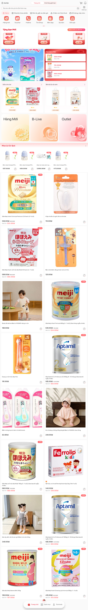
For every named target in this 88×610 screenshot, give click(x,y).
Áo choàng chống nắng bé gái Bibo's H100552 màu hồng (63, 430)
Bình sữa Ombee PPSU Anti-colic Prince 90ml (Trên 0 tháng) (27, 165)
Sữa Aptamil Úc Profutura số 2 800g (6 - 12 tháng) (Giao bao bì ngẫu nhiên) (64, 377)
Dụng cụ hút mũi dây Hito (10, 377)
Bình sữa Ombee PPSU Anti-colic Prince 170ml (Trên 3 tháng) (61, 165)
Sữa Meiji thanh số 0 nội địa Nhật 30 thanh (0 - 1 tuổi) (18, 270)
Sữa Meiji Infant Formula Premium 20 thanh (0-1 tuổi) (18, 216)
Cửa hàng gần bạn (50, 3)
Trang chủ (37, 3)
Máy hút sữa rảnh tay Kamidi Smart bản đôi (44, 165)
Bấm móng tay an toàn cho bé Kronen (13, 430)
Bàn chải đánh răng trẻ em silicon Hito (57, 270)
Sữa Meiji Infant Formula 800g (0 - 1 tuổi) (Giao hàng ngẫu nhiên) (65, 323)
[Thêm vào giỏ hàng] (15, 169)
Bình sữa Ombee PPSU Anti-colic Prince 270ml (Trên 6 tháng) (10, 165)
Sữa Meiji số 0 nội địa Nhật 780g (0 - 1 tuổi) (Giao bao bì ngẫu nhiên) (20, 484)
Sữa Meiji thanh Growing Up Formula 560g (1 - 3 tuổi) (61, 590)
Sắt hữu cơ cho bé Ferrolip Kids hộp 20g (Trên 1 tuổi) (61, 483)
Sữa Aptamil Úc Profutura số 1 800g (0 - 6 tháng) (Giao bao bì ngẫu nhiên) (64, 538)
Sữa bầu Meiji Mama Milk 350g (11, 590)
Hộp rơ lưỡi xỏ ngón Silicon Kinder (55, 216)
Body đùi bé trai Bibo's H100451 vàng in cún (15, 323)
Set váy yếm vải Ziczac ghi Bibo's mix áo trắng (16, 537)
